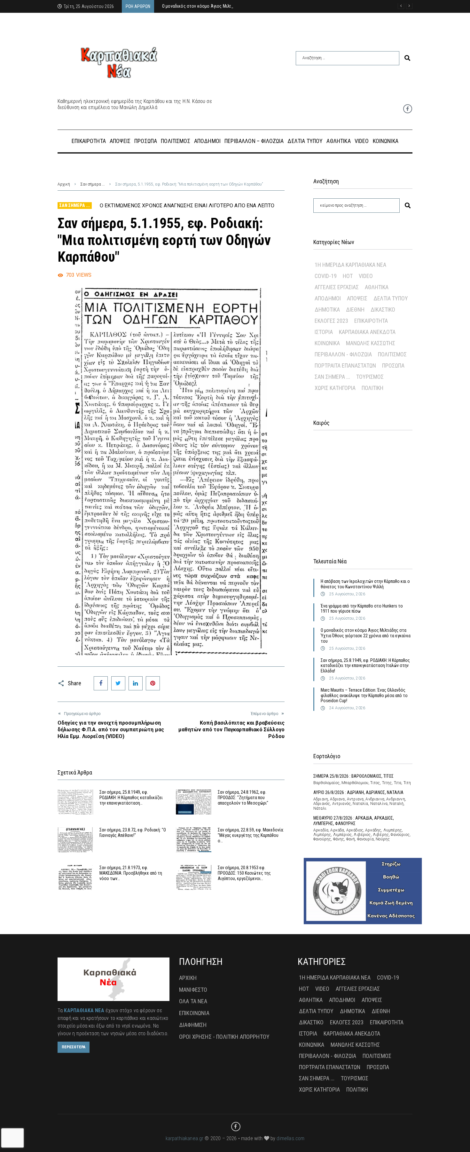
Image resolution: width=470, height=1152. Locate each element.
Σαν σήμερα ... (92, 184)
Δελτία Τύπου (390, 298)
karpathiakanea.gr (185, 1138)
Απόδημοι (328, 298)
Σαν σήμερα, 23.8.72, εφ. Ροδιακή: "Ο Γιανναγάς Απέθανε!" (132, 832)
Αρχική (64, 184)
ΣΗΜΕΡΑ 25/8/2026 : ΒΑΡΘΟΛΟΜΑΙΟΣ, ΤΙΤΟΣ (353, 776)
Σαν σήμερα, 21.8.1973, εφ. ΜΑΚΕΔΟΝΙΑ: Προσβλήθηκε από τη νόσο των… (130, 873)
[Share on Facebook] (101, 683)
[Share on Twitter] (118, 683)
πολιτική (372, 388)
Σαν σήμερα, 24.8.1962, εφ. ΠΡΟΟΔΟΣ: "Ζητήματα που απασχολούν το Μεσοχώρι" (243, 798)
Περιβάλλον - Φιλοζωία (343, 354)
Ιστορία (324, 332)
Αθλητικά (376, 287)
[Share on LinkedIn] (136, 683)
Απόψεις (357, 298)
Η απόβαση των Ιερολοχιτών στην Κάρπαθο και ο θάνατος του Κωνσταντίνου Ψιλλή (365, 584)
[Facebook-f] (407, 108)
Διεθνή (355, 309)
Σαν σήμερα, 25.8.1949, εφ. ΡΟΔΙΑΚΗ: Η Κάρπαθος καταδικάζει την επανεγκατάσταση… (131, 798)
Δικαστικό (383, 309)
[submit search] (407, 58)
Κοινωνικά (327, 343)
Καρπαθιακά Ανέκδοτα (367, 332)
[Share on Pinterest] (153, 683)
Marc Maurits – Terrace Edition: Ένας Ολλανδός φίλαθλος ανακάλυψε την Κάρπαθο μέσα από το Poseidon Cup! (364, 695)
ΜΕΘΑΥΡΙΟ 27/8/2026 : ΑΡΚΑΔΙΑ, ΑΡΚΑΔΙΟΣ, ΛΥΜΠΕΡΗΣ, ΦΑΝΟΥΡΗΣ (353, 820)
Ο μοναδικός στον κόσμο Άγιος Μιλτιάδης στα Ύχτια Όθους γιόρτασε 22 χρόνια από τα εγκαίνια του (366, 636)
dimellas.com (290, 1138)
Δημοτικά (327, 309)
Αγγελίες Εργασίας (337, 287)
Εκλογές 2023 (331, 320)
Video (366, 276)
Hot (348, 276)
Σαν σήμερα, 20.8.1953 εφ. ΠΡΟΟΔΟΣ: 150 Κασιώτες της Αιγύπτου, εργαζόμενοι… (244, 873)
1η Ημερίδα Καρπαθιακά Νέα (350, 264)
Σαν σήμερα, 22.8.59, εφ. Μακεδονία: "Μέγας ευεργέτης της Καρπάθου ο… (251, 835)
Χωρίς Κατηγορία (335, 388)
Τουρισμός (370, 376)
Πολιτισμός (392, 354)
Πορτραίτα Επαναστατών (345, 365)
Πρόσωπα (393, 365)
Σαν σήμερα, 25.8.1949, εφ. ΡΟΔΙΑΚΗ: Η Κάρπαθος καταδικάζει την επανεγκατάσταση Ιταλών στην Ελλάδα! (365, 666)
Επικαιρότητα (371, 320)
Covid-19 (326, 276)
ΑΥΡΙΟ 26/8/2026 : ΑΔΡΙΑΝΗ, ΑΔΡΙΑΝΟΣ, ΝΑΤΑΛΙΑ (358, 792)
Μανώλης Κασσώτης (370, 343)
